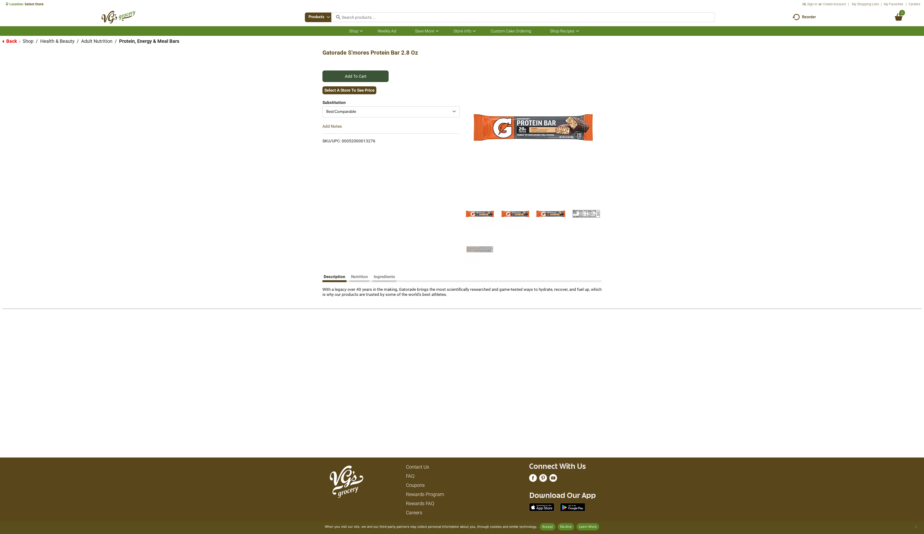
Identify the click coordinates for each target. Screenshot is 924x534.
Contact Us (417, 467)
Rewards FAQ (420, 503)
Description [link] (334, 276)
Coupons (415, 485)
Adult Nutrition (96, 41)
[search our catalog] (336, 17)
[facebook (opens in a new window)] (533, 479)
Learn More (588, 526)
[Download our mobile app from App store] (541, 507)
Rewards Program (425, 494)
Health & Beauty (57, 41)
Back (11, 41)
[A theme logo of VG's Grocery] (118, 17)
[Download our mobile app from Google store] (572, 507)
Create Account (834, 4)
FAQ (410, 476)
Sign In (812, 4)
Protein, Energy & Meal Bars (149, 41)
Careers (914, 4)
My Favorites (893, 4)
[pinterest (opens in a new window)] (543, 479)
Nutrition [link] (359, 276)
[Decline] (915, 526)
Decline (566, 526)
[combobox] (318, 17)
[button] (479, 213)
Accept (547, 526)
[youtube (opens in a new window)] (553, 479)
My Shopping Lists (865, 4)
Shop (28, 41)
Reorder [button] (809, 17)
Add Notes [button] (332, 126)
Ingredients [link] (384, 276)
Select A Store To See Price (349, 90)
